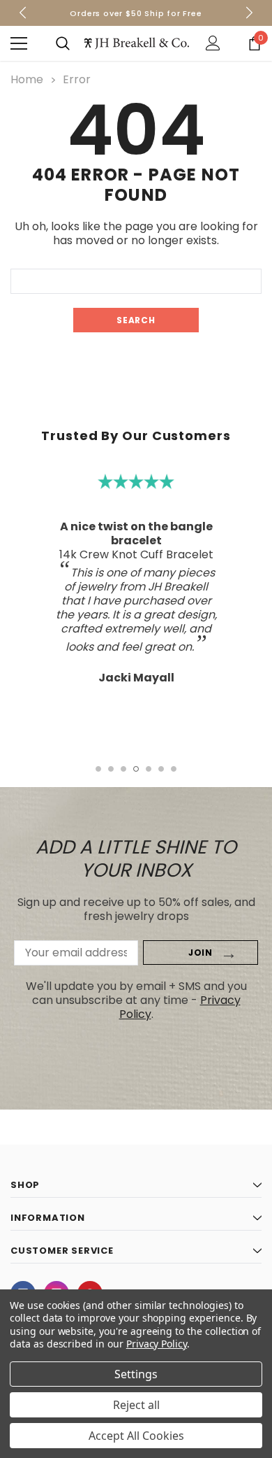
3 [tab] (123, 769)
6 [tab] (161, 769)
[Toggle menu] (18, 43)
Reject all (136, 1405)
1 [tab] (98, 769)
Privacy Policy (156, 1343)
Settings (136, 1374)
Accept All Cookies (136, 1435)
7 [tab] (173, 769)
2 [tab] (111, 769)
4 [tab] (136, 769)
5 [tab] (148, 769)
